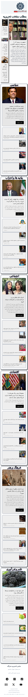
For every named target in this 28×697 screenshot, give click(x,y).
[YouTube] (21, 684)
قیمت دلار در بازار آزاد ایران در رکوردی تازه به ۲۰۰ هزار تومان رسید (13, 433)
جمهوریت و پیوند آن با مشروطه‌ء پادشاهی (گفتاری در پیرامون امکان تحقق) (18, 44)
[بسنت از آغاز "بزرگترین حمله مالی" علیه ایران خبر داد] (22, 143)
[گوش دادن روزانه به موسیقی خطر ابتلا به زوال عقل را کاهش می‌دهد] (22, 652)
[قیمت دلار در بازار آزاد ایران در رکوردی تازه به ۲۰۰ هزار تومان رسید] (22, 427)
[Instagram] (14, 679)
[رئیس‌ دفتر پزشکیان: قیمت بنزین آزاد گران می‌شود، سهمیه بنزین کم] (22, 414)
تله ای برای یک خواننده (5, 28)
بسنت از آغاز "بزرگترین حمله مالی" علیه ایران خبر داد (11, 148)
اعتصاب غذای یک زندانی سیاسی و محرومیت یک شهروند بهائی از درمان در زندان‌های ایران (13, 340)
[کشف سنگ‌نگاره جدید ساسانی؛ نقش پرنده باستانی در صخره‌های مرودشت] (22, 518)
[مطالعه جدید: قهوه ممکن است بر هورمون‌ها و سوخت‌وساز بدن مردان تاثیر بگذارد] (5, 59)
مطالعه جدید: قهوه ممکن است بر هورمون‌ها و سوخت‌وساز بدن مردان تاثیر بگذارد (4, 70)
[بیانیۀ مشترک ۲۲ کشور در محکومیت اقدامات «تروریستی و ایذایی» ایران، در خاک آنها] (22, 235)
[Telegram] (7, 679)
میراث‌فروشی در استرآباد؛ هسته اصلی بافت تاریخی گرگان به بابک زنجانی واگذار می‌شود (14, 536)
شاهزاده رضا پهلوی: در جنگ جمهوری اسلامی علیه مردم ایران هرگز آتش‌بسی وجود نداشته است (13, 254)
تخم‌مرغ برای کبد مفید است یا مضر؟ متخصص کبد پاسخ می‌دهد (13, 633)
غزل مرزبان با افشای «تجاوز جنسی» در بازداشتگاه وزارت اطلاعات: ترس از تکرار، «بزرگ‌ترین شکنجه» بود (12, 364)
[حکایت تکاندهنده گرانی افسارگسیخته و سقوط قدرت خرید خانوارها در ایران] (22, 454)
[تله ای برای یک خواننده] (5, 22)
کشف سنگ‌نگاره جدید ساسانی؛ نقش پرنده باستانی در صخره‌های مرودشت (13, 524)
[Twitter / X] (13, 684)
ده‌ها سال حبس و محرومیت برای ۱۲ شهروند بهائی (11, 328)
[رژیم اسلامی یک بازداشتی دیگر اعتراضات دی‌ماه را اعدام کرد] (22, 347)
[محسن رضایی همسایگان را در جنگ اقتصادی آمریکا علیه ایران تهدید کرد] (22, 441)
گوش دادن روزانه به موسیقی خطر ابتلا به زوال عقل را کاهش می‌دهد (13, 657)
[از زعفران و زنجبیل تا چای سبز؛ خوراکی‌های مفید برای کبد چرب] (22, 640)
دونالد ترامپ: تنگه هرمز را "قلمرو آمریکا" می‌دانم (11, 159)
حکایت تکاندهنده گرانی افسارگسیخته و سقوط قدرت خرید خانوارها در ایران (12, 459)
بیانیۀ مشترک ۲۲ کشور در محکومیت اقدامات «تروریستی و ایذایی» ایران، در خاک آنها (14, 241)
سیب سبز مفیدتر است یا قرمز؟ (8, 621)
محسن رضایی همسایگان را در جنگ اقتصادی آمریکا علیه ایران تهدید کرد (13, 446)
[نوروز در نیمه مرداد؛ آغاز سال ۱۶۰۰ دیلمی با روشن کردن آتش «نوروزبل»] (22, 556)
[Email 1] (6, 684)
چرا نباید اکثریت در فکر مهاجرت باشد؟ (4, 47)
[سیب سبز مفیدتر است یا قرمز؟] (22, 616)
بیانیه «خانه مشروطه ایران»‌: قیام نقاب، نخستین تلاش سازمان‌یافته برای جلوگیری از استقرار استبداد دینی (12, 228)
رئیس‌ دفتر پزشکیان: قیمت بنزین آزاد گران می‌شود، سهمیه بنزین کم (13, 420)
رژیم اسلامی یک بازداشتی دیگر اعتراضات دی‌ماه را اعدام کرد (13, 352)
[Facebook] (22, 679)
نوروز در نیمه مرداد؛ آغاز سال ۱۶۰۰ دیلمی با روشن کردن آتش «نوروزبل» (13, 562)
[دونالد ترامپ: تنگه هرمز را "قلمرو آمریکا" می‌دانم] (22, 155)
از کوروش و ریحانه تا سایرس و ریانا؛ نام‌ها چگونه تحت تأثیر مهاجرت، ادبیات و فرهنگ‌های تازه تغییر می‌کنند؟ (12, 549)
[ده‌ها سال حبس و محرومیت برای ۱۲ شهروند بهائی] (22, 323)
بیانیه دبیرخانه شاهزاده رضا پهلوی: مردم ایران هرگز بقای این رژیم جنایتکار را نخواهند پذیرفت (13, 268)
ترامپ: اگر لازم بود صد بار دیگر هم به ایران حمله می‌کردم (12, 171)
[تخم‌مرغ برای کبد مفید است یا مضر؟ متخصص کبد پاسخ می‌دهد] (22, 628)
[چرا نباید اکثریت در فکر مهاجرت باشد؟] (5, 39)
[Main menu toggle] (2, 7)
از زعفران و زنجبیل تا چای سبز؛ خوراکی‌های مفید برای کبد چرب (13, 644)
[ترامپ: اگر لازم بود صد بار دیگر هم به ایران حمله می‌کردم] (22, 166)
